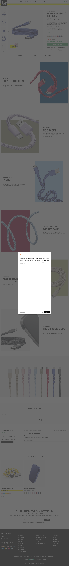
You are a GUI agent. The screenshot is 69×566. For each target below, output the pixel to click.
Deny (43, 312)
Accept (46, 312)
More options (22, 312)
